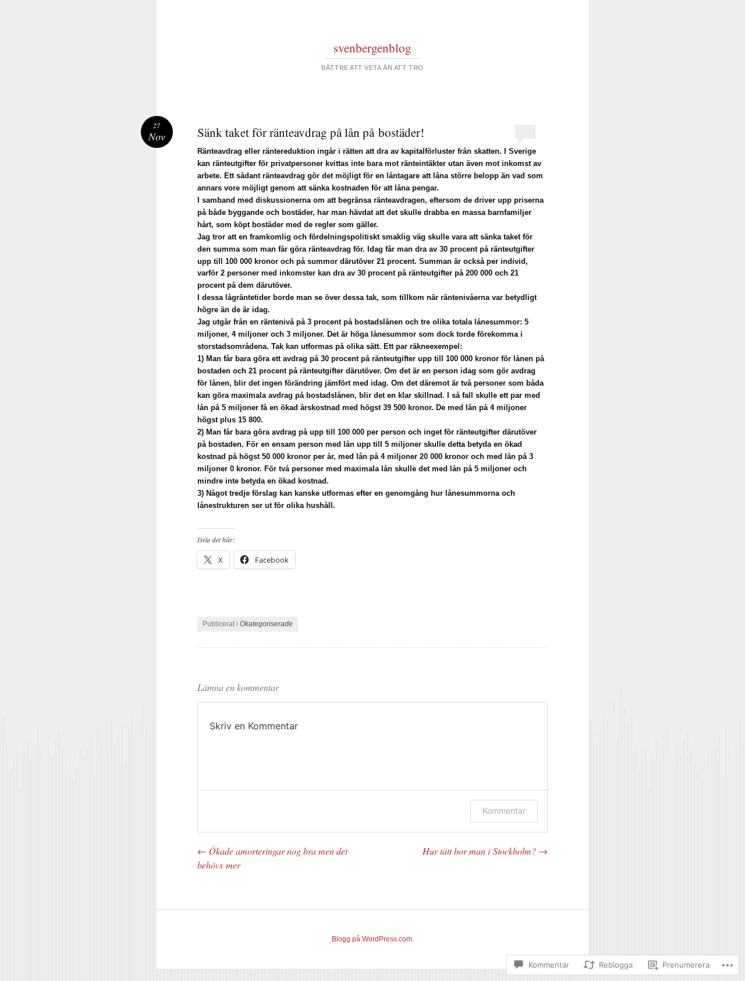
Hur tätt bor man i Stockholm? (485, 851)
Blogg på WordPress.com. (373, 939)
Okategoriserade (266, 624)
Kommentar (504, 811)
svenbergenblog (372, 48)
